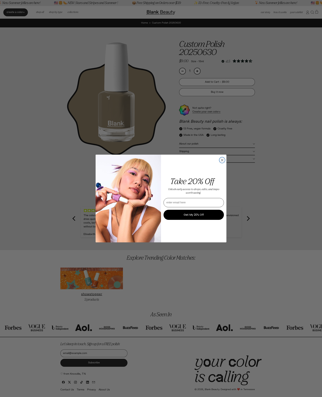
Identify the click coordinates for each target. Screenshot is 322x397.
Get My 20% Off (194, 215)
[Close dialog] (222, 160)
